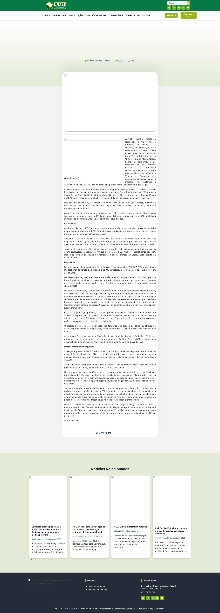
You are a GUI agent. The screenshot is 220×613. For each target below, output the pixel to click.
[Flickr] (183, 7)
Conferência (116, 15)
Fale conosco (150, 580)
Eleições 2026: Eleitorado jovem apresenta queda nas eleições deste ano (171, 531)
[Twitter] (179, 7)
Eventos (130, 15)
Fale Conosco (144, 15)
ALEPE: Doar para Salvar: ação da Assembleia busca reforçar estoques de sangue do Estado (89, 529)
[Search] (188, 3)
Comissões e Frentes (96, 15)
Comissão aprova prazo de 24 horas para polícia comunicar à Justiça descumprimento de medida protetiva (46, 530)
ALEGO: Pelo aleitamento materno (130, 526)
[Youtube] (188, 7)
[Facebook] (169, 7)
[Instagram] (174, 7)
